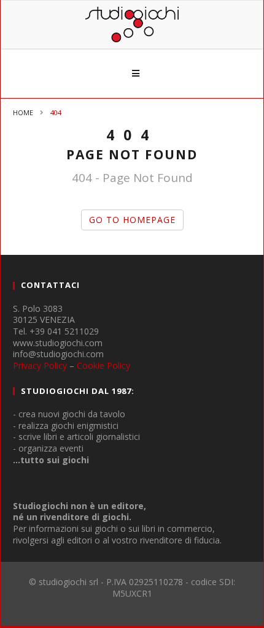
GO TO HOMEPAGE (132, 219)
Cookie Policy (103, 365)
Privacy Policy (40, 365)
